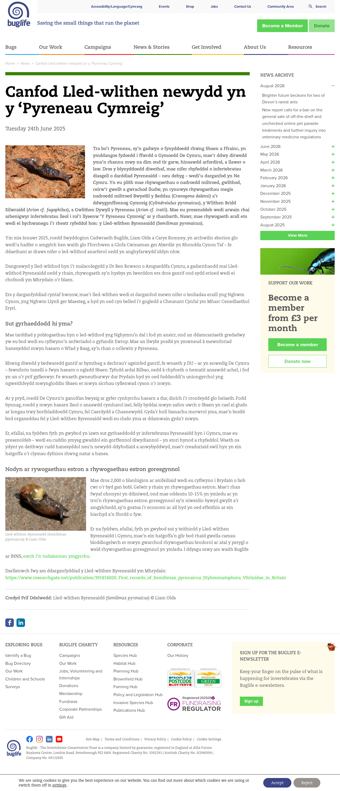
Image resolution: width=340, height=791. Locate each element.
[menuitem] (22, 47)
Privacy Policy (155, 739)
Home (10, 63)
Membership (70, 693)
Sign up (251, 701)
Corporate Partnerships (80, 709)
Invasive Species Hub (133, 702)
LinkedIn (20, 622)
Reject (306, 782)
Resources (300, 47)
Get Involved (206, 47)
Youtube (59, 739)
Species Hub (125, 655)
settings (59, 785)
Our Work (50, 47)
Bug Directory (18, 663)
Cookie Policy (181, 739)
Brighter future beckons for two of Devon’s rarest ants (293, 98)
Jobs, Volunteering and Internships (80, 674)
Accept (277, 782)
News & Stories (151, 47)
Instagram (39, 739)
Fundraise (68, 701)
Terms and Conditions (122, 739)
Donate (322, 25)
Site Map (93, 739)
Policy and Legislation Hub (138, 694)
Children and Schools (25, 679)
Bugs (10, 47)
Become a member (297, 344)
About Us (255, 47)
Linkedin (49, 739)
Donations (68, 685)
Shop (190, 6)
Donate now (297, 361)
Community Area (280, 6)
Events (164, 6)
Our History (177, 655)
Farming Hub (125, 686)
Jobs (214, 6)
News (25, 63)
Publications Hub (129, 710)
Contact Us (242, 6)
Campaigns (97, 47)
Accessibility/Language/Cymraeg (116, 6)
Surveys (12, 686)
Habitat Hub (124, 663)
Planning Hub (125, 671)
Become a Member (282, 25)
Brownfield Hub (127, 679)
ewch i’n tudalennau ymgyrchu (56, 556)
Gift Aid (66, 717)
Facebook (9, 622)
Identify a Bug (18, 655)
